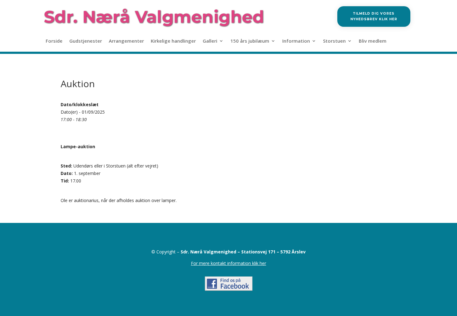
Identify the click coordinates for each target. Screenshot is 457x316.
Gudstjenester (85, 41)
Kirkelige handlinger (173, 41)
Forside (54, 41)
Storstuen (334, 41)
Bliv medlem (372, 41)
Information (296, 41)
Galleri (210, 41)
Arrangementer (126, 41)
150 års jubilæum (249, 41)
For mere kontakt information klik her (228, 263)
